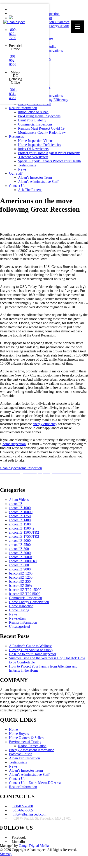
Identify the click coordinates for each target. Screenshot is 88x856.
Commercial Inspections (35, 124)
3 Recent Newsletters (33, 157)
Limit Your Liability (32, 120)
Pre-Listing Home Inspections (39, 116)
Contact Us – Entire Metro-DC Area (35, 783)
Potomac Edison (20, 754)
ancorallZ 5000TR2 (23, 561)
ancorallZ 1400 (20, 520)
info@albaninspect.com (29, 814)
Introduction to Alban (33, 112)
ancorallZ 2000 (20, 540)
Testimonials (27, 165)
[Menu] (77, 26)
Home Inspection (30, 468)
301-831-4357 (13, 94)
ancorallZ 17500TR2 (24, 536)
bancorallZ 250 (20, 581)
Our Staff (15, 173)
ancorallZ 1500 (20, 524)
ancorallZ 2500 (20, 545)
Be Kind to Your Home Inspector (32, 654)
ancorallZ (16, 504)
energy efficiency (45, 424)
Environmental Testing (25, 742)
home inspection (14, 444)
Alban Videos (19, 500)
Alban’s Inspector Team (35, 177)
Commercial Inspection (25, 598)
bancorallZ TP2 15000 (25, 590)
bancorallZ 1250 (20, 577)
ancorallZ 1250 (20, 516)
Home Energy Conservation (29, 602)
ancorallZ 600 (19, 565)
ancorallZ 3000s (20, 557)
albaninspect (9, 468)
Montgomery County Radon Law (42, 132)
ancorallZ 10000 (20, 512)
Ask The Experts (30, 190)
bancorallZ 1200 (20, 573)
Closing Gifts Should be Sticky (31, 650)
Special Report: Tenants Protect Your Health (49, 161)
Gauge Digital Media (34, 846)
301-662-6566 (13, 60)
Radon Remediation (32, 746)
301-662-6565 (22, 810)
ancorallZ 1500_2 (21, 528)
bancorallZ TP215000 (24, 594)
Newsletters (17, 618)
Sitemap (6, 854)
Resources (16, 136)
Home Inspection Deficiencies (39, 145)
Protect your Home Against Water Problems (49, 153)
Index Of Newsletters (33, 149)
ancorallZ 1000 (20, 508)
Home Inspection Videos (35, 141)
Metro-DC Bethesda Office (15, 77)
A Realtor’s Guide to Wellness (30, 646)
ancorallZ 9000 (20, 569)
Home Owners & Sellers (26, 738)
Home (13, 729)
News (22, 169)
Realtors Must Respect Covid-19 (41, 128)
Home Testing (19, 610)
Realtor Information (23, 108)
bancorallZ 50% (20, 585)
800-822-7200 (13, 34)
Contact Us (17, 186)
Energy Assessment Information (31, 750)
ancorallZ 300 (19, 549)
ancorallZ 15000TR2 (24, 532)
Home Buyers (19, 734)
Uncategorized (19, 626)
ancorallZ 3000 (20, 553)
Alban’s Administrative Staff (38, 181)
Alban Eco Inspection (24, 758)
